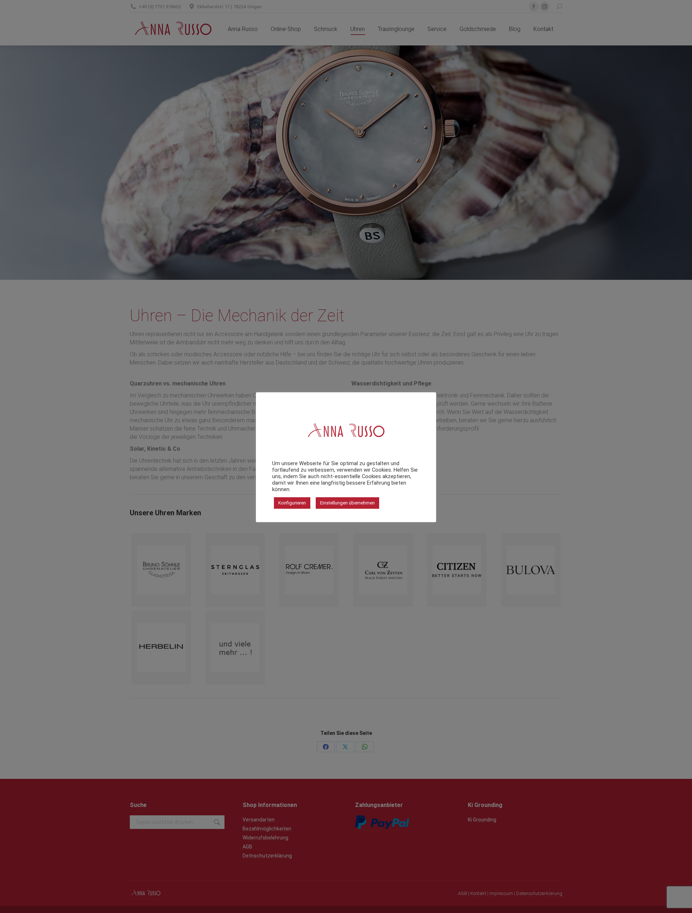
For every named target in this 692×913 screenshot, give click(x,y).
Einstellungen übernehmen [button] (347, 503)
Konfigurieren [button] (292, 503)
